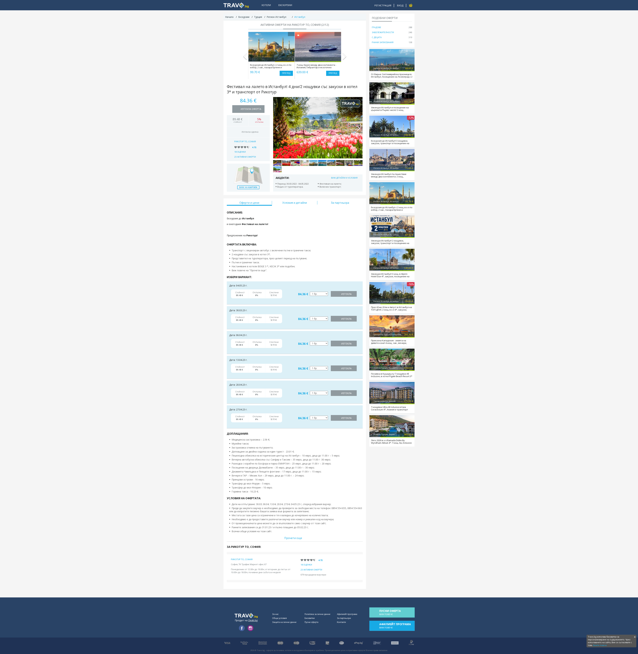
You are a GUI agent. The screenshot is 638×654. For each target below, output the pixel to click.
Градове (376, 27)
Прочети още (293, 538)
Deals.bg (253, 620)
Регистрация (382, 5)
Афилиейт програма (347, 614)
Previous (245, 58)
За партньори (344, 618)
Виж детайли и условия (344, 177)
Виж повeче (390, 612)
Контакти (341, 622)
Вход (400, 5)
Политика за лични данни (317, 614)
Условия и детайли (294, 203)
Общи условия (279, 618)
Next (344, 58)
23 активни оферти (245, 156)
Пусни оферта (311, 622)
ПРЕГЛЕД (286, 73)
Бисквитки (310, 618)
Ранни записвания (382, 42)
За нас (275, 614)
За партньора (340, 203)
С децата (377, 37)
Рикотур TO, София (245, 141)
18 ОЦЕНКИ (240, 151)
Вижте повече (600, 645)
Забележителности (383, 32)
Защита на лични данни (284, 622)
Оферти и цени (249, 203)
